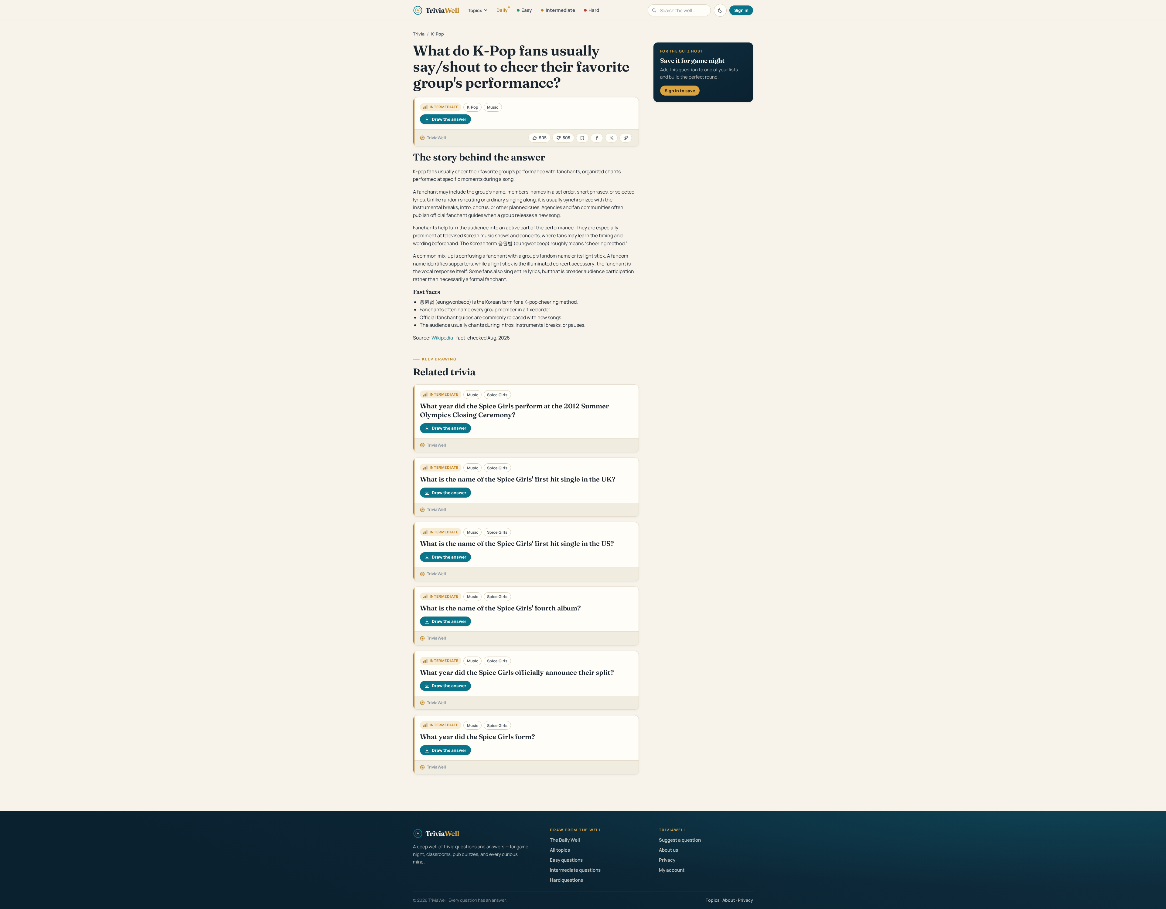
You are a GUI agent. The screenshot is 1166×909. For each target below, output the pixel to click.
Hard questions (566, 880)
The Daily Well (565, 840)
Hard (593, 10)
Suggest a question (680, 840)
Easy (526, 10)
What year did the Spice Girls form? (477, 736)
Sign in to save (680, 90)
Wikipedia (442, 337)
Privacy (667, 860)
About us (668, 850)
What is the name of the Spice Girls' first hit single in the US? (517, 543)
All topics (560, 850)
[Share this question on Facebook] (597, 138)
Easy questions (566, 860)
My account (671, 870)
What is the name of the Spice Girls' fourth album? (500, 608)
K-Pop (437, 34)
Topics (475, 10)
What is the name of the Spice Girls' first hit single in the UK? (517, 479)
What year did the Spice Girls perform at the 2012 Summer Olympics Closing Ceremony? (514, 410)
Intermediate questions (575, 870)
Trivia (418, 34)
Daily (502, 10)
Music (492, 107)
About (728, 900)
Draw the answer (449, 119)
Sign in (741, 10)
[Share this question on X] (611, 138)
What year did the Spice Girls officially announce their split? (517, 672)
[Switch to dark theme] (720, 10)
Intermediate (560, 10)
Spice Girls (497, 394)
